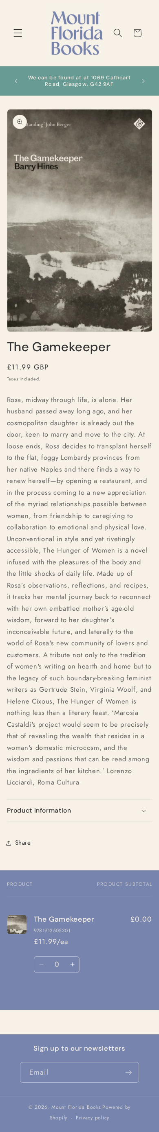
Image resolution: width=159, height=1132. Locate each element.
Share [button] (23, 842)
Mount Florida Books (76, 1107)
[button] (18, 33)
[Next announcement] (143, 81)
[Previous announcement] (16, 81)
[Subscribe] (128, 1072)
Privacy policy (92, 1117)
